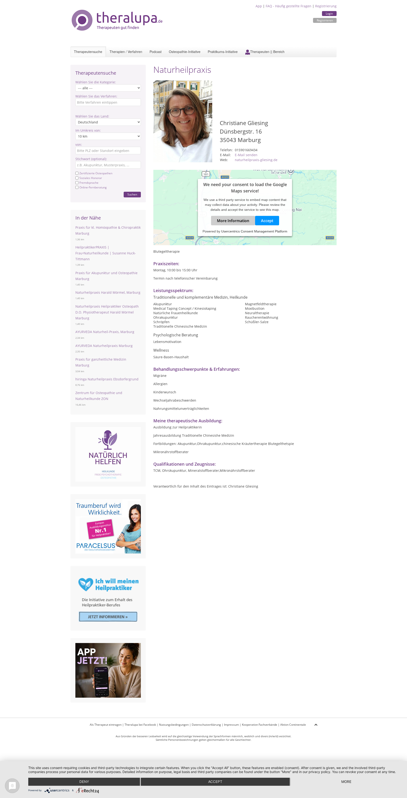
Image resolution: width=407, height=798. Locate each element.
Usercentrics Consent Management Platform (254, 231)
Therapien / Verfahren (126, 51)
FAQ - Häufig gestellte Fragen (288, 6)
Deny (84, 781)
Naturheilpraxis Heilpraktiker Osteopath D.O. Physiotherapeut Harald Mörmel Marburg (107, 312)
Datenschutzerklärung (206, 725)
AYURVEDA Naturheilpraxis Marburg (104, 345)
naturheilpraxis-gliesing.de (256, 160)
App (259, 6)
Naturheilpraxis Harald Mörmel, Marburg (107, 292)
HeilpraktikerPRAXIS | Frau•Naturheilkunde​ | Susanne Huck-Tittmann (105, 253)
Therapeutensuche (88, 51)
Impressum (231, 725)
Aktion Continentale (293, 725)
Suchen (132, 194)
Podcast (156, 51)
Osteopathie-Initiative (184, 51)
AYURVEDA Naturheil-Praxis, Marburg (104, 332)
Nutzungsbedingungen (174, 725)
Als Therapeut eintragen (106, 725)
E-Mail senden (246, 155)
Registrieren (325, 20)
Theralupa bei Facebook (140, 725)
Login (329, 14)
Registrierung (326, 6)
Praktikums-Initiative (223, 51)
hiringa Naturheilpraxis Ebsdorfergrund (106, 379)
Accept (267, 220)
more (346, 781)
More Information (233, 220)
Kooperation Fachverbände (259, 725)
